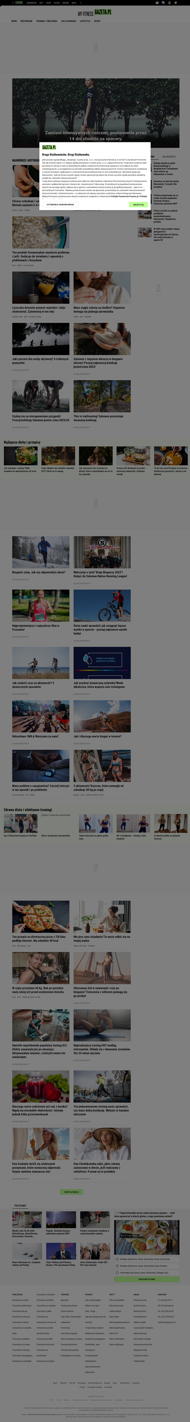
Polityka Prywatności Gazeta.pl (125, 196)
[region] (95, 176)
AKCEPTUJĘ (138, 205)
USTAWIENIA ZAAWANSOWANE (60, 204)
